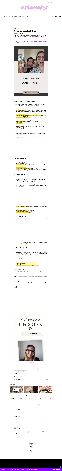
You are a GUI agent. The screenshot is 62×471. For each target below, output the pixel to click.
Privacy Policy (36, 469)
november (21, 366)
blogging (24, 364)
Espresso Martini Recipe (30, 390)
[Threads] (56, 16)
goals (42, 364)
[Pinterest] (59, 16)
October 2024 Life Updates (16, 390)
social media (34, 364)
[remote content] (31, 146)
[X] (60, 16)
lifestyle (16, 364)
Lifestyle (15, 368)
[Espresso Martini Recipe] (31, 384)
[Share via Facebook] (14, 371)
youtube (38, 364)
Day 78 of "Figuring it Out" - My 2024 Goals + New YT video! (45, 391)
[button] (27, 16)
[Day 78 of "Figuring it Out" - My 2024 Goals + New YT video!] (45, 384)
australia (20, 364)
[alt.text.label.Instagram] (53, 16)
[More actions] (47, 28)
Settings (54, 469)
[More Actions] (47, 411)
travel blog (16, 366)
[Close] (60, 469)
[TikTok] (55, 16)
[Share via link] (21, 371)
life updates (28, 364)
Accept (58, 469)
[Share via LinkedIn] (19, 371)
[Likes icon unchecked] (17, 417)
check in (25, 366)
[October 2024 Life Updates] (16, 384)
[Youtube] (57, 16)
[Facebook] (52, 16)
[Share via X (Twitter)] (16, 371)
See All (51, 379)
